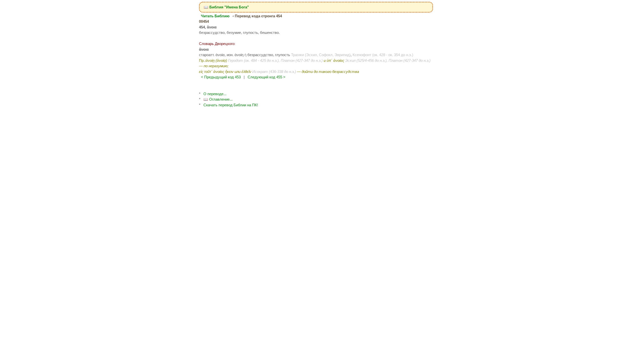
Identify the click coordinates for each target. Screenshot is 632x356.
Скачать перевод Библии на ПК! (230, 105)
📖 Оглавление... (218, 99)
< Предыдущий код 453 (221, 77)
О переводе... (214, 94)
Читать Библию (215, 16)
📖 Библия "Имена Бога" (226, 7)
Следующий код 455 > (266, 77)
